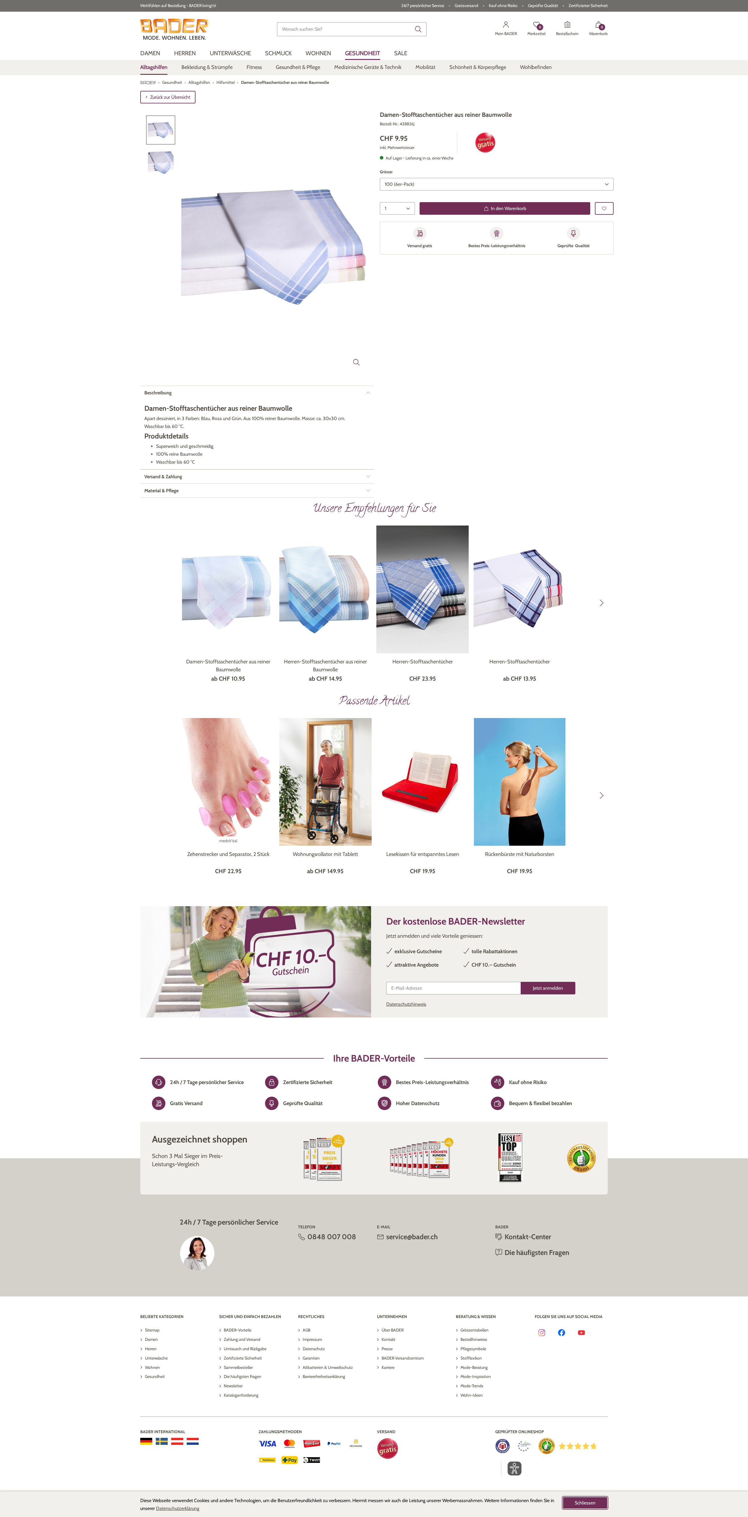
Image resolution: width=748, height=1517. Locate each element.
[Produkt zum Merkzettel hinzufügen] (604, 208)
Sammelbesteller (238, 1367)
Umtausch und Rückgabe (245, 1348)
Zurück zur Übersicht (170, 97)
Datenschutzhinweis (406, 1004)
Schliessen (585, 1503)
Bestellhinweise (473, 1339)
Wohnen (152, 1367)
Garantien (311, 1358)
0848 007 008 (331, 1236)
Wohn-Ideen (471, 1395)
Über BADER (393, 1330)
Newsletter (233, 1385)
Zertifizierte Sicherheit (243, 1358)
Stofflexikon (471, 1358)
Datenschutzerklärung (177, 1508)
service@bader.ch (412, 1236)
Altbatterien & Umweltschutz (328, 1367)
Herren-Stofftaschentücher (422, 661)
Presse (387, 1348)
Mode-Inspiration (475, 1376)
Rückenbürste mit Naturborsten (519, 854)
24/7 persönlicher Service (422, 5)
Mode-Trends (471, 1385)
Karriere (388, 1367)
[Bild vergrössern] (356, 362)
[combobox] (352, 29)
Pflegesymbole (473, 1348)
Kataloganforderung (241, 1395)
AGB (306, 1330)
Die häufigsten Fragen (242, 1376)
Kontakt (388, 1339)
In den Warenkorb (508, 208)
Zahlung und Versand (242, 1339)
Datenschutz (314, 1348)
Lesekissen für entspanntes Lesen (422, 854)
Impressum (312, 1339)
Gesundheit (155, 1376)
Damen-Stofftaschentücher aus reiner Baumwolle (228, 665)
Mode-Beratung (474, 1367)
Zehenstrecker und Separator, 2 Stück (228, 854)
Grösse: (386, 171)
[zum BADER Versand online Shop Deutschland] (146, 1441)
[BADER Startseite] (174, 29)
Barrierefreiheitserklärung (324, 1376)
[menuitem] (150, 53)
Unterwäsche (156, 1358)
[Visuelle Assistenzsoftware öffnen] (511, 1468)
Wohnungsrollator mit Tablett (325, 854)
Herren (151, 1348)
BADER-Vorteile (237, 1330)
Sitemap (152, 1330)
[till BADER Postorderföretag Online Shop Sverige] (162, 1441)
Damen (151, 1339)
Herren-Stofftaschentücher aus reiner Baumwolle (325, 665)
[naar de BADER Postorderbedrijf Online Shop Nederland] (193, 1441)
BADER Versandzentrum (403, 1358)
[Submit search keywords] (418, 29)
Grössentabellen (474, 1330)
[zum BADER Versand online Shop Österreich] (177, 1441)
